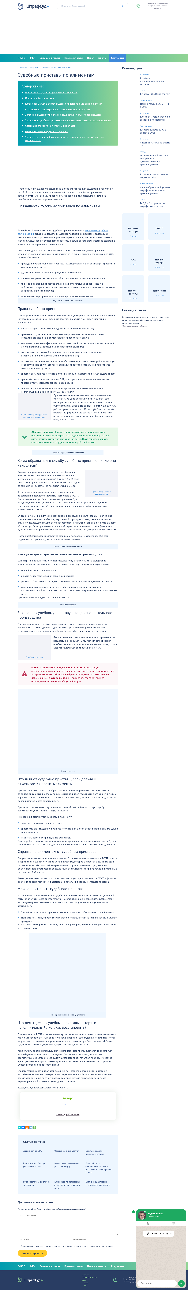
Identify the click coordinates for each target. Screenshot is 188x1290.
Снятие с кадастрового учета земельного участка (97, 1183)
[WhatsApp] (34, 1127)
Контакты (85, 1275)
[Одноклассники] (27, 1127)
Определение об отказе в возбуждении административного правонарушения (154, 160)
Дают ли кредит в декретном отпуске (94, 1152)
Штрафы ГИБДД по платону (155, 93)
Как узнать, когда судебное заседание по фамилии (155, 118)
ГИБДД (21, 57)
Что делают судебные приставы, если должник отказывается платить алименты (68, 120)
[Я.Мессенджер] (19, 1127)
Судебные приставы (34, 657)
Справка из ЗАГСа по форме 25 (155, 144)
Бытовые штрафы (50, 57)
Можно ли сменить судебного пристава (46, 131)
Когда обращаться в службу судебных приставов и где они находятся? (63, 103)
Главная (23, 67)
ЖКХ (32, 57)
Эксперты (85, 1283)
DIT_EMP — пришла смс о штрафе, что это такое (153, 205)
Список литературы (89, 1277)
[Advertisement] (94, 33)
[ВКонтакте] (23, 1127)
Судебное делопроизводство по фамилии (152, 81)
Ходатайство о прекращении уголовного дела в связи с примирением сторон (98, 1168)
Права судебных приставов (39, 98)
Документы (117, 57)
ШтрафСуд (37, 6)
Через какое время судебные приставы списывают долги (34, 415)
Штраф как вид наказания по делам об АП (154, 176)
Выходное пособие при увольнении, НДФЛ (34, 1165)
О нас (84, 1280)
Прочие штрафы (73, 57)
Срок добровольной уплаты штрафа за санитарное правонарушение (155, 190)
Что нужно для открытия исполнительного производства (59, 109)
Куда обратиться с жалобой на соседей (36, 1183)
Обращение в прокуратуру (66, 1150)
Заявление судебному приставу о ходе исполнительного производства (63, 114)
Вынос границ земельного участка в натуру (66, 1165)
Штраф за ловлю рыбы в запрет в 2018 (153, 131)
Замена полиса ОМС (32, 1150)
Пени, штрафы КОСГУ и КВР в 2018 (155, 105)
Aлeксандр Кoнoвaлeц (68, 1114)
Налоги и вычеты (96, 57)
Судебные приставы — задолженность (101, 492)
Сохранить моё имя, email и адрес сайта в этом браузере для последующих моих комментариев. (67, 1246)
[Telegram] (30, 1127)
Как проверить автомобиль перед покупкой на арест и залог (67, 1184)
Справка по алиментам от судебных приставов (50, 125)
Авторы (84, 1286)
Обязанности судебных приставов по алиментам (51, 92)
